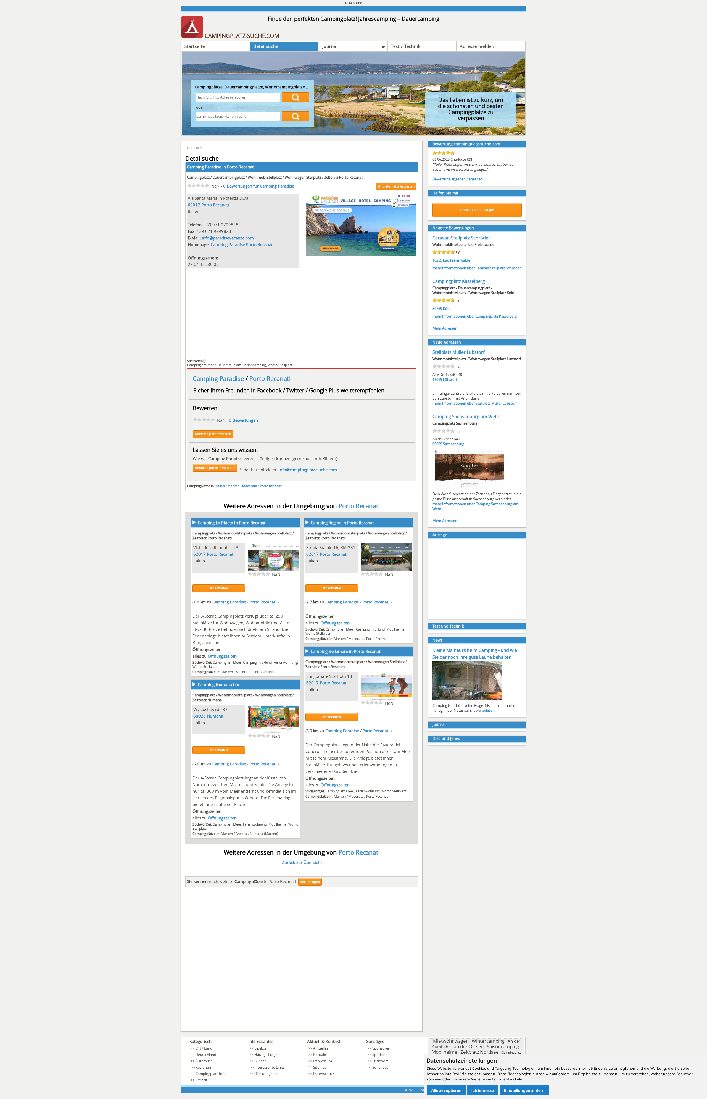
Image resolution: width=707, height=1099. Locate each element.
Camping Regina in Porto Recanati (343, 522)
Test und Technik (448, 626)
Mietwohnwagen (451, 1041)
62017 (194, 204)
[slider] (198, 185)
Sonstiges (380, 1067)
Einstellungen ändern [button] (524, 1090)
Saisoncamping (254, 365)
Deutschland (206, 1054)
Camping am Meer (201, 365)
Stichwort (380, 1060)
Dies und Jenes (446, 738)
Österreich (204, 1060)
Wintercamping (488, 1041)
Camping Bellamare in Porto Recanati (346, 651)
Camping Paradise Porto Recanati (242, 244)
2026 (411, 1090)
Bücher (260, 1060)
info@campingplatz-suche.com (308, 469)
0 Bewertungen (243, 420)
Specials (378, 1054)
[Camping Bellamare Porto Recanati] (386, 699)
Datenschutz (323, 1073)
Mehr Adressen (444, 328)
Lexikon (260, 1048)
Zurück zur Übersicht (302, 862)
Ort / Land (204, 1048)
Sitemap (320, 1067)
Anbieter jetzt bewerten (396, 186)
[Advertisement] (301, 313)
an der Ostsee (469, 1046)
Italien (220, 486)
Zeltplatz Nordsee (479, 1052)
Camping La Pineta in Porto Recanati (232, 522)
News (437, 640)
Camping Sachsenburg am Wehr (466, 416)
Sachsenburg (453, 443)
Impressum (322, 1060)
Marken (233, 486)
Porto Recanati (241, 167)
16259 (437, 260)
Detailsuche (265, 46)
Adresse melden (477, 46)
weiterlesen (485, 710)
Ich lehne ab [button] (482, 1090)
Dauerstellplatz (229, 365)
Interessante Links (269, 1067)
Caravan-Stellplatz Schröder (461, 238)
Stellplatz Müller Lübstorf (458, 352)
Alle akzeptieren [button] (446, 1090)
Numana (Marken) (264, 833)
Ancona (241, 833)
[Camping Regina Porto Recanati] (386, 570)
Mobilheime (395, 629)
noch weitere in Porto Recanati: (242, 881)
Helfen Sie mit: (446, 193)
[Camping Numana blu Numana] (273, 732)
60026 (199, 716)
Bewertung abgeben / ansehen (457, 178)
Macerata (249, 486)
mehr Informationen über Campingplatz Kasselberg (474, 316)
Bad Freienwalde (456, 260)
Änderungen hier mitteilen (215, 468)
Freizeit (201, 1079)
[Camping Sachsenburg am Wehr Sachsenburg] (469, 488)
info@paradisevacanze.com (228, 238)
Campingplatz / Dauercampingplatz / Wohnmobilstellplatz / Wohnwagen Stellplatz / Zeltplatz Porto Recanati (275, 177)
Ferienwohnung (285, 662)
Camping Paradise (219, 379)
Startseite (194, 46)
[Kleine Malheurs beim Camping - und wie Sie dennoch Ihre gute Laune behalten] (467, 699)
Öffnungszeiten (222, 656)
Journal (330, 46)
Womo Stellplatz (280, 365)
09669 (437, 443)
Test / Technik (406, 46)
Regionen (203, 1067)
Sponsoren (381, 1048)
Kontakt (319, 1054)
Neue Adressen (446, 342)
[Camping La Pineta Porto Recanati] (273, 570)
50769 (437, 308)
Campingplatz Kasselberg (458, 281)
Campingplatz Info (211, 1073)
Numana (215, 716)
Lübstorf (450, 379)
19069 (437, 379)
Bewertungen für (258, 186)
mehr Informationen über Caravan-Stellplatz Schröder (476, 267)
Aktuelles (320, 1048)
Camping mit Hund (257, 662)
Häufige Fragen (266, 1054)
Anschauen (219, 588)
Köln (446, 308)
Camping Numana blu (218, 684)
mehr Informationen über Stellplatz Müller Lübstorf (474, 403)
